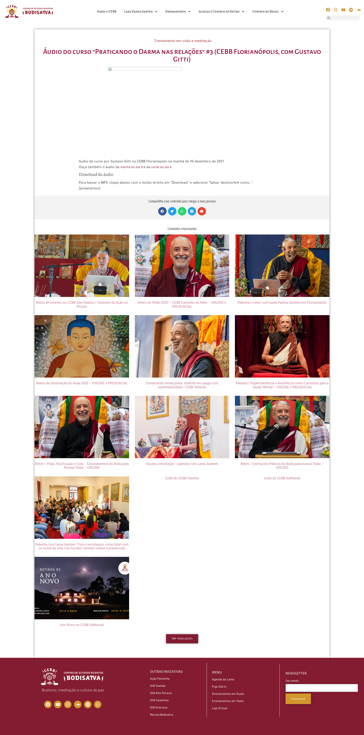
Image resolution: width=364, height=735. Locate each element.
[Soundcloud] (78, 704)
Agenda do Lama (223, 679)
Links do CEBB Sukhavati (282, 478)
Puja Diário (219, 687)
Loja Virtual (219, 708)
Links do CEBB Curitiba (182, 478)
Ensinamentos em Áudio (228, 694)
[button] (162, 211)
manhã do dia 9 (131, 167)
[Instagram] (68, 704)
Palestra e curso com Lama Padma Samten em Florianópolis (282, 303)
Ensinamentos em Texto (228, 701)
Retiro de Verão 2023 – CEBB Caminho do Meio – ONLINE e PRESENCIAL (182, 304)
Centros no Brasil (265, 11)
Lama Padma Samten (138, 11)
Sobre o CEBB (106, 11)
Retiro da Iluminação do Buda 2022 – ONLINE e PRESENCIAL (81, 383)
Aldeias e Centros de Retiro (219, 11)
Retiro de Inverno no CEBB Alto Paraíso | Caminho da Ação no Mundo (82, 304)
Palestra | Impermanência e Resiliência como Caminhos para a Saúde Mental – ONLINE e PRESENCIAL (282, 385)
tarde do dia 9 (161, 167)
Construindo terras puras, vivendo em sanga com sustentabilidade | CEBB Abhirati (182, 385)
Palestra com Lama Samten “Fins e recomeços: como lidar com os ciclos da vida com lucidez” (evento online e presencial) (82, 546)
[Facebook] (48, 704)
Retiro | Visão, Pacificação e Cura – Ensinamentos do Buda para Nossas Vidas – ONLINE (82, 466)
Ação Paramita (159, 679)
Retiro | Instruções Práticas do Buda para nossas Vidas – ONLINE (282, 466)
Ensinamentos (175, 11)
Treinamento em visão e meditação (183, 41)
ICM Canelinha (159, 700)
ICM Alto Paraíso (161, 693)
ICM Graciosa (158, 708)
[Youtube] (58, 704)
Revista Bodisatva (161, 715)
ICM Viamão (158, 686)
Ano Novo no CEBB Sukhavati (82, 625)
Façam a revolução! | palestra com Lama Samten (182, 464)
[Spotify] (88, 704)
